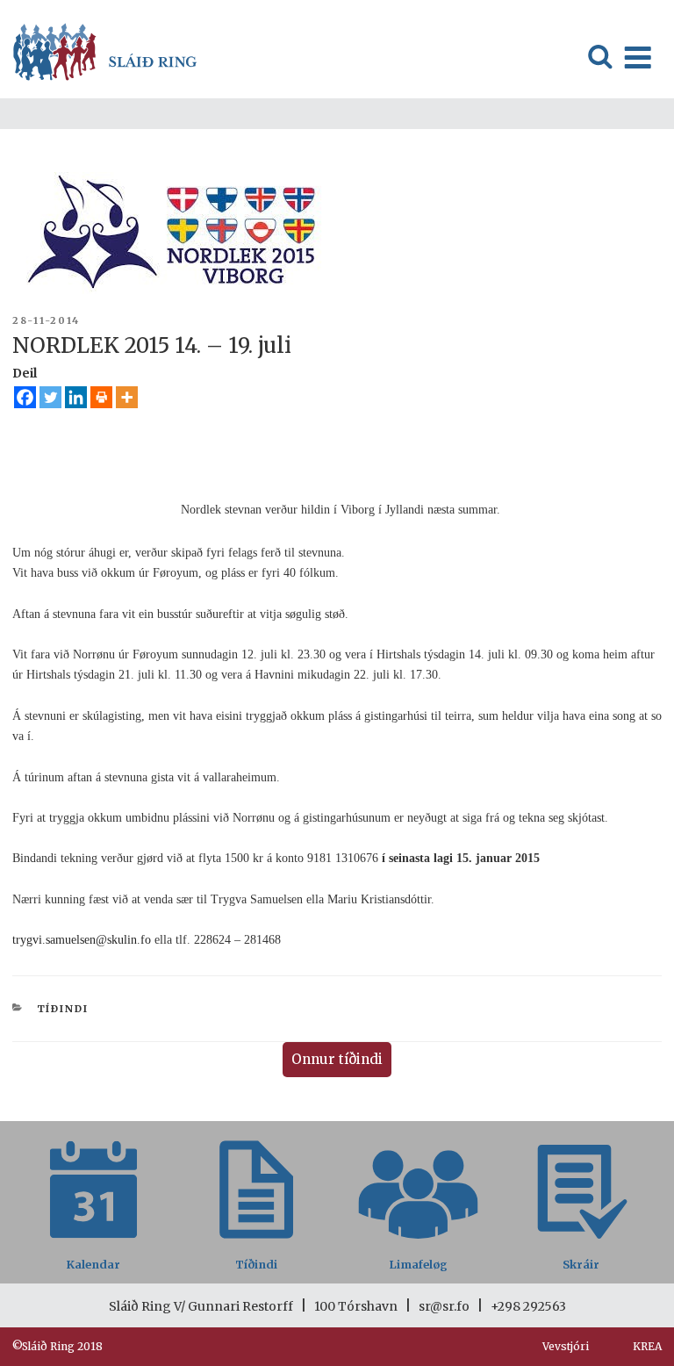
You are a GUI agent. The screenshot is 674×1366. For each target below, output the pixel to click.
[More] (127, 397)
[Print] (101, 397)
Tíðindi (63, 1009)
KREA (647, 1346)
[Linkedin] (76, 397)
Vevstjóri (565, 1346)
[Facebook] (25, 397)
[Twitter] (50, 397)
